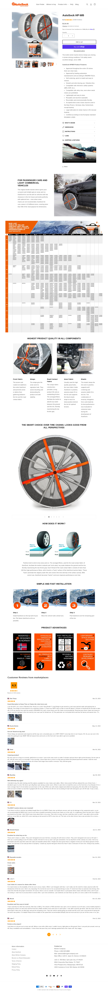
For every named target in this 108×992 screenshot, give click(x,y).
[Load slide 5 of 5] (59, 517)
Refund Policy (16, 967)
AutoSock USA (45, 989)
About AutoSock (16, 952)
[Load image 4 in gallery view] (42, 64)
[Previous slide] (45, 517)
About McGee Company (19, 955)
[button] (63, 4)
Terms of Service (17, 961)
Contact (14, 949)
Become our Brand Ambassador (21, 958)
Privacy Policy (16, 969)
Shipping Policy (16, 964)
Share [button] (66, 166)
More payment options (79, 50)
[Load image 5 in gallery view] (50, 64)
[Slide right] (56, 64)
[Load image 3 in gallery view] (35, 64)
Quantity (64, 32)
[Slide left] (14, 64)
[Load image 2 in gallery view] (27, 64)
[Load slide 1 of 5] (49, 517)
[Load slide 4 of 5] (56, 517)
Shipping (64, 26)
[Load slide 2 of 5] (51, 517)
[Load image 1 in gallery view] (19, 64)
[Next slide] (63, 517)
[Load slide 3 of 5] (54, 517)
